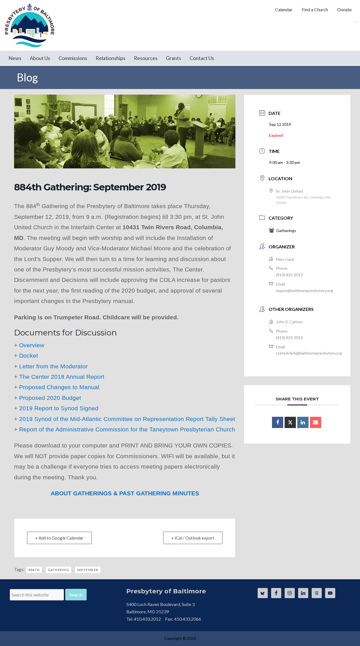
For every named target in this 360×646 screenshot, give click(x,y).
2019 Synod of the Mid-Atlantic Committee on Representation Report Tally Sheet (127, 419)
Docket (28, 355)
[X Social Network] (290, 422)
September (87, 570)
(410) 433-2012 (289, 274)
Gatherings (286, 230)
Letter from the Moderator (53, 366)
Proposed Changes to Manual (59, 387)
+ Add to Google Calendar (59, 537)
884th (34, 570)
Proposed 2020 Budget (50, 398)
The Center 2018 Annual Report (61, 376)
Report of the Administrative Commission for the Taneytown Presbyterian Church (127, 429)
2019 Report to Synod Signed (58, 408)
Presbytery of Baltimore (29, 25)
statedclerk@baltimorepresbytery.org (309, 353)
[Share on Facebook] (277, 422)
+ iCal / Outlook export (192, 537)
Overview (31, 345)
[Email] (315, 422)
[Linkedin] (303, 422)
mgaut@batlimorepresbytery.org (304, 290)
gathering (58, 570)
